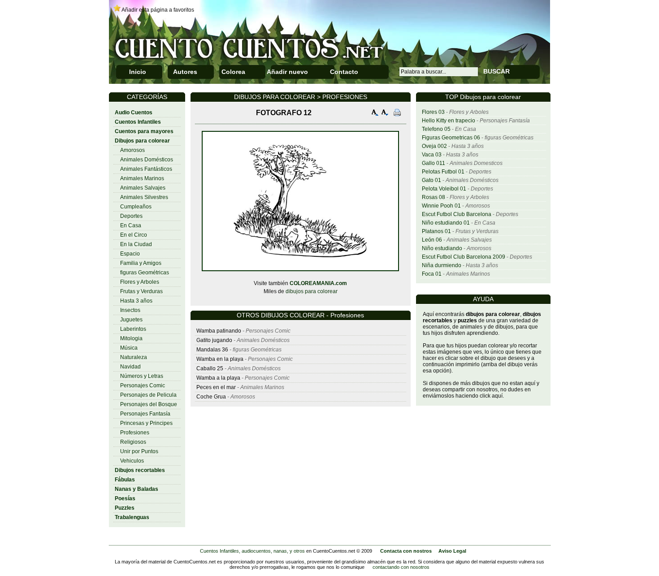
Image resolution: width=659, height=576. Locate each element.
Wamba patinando (218, 331)
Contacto (344, 71)
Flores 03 (433, 112)
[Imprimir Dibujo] (397, 113)
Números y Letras (141, 376)
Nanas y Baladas (136, 489)
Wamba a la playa (218, 378)
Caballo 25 (209, 368)
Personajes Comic (142, 385)
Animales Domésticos (146, 159)
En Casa (130, 225)
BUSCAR (496, 71)
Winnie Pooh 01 (441, 206)
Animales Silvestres (144, 197)
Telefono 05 (436, 129)
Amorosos (132, 150)
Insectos (130, 310)
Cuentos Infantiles (138, 122)
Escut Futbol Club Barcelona (456, 214)
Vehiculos (132, 461)
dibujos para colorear (312, 291)
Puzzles (124, 508)
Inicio (137, 71)
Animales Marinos (142, 178)
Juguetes (131, 319)
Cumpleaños (136, 207)
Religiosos (133, 442)
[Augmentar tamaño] (375, 113)
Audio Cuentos (133, 112)
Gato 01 (431, 180)
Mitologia (131, 338)
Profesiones (134, 432)
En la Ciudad (136, 244)
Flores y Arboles (139, 282)
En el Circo (133, 235)
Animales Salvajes (142, 188)
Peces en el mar (216, 387)
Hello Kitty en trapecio (448, 120)
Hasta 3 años (136, 301)
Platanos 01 (436, 231)
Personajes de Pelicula (148, 395)
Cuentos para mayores (144, 131)
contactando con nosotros (401, 567)
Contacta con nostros (406, 551)
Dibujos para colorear (142, 141)
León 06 (432, 240)
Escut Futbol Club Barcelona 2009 (463, 257)
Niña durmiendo (441, 265)
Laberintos (133, 329)
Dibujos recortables (140, 470)
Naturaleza (133, 357)
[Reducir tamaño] (385, 113)
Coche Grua (211, 397)
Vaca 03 (432, 155)
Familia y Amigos (140, 263)
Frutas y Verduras (141, 291)
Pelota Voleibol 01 (444, 189)
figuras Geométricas (144, 272)
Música (129, 348)
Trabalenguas (132, 517)
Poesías (125, 498)
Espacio (130, 254)
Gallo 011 (433, 163)
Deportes (131, 216)
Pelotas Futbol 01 (443, 172)
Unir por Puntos (139, 451)
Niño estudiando (442, 248)
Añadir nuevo (287, 71)
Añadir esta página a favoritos (157, 10)
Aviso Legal (452, 551)
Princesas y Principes (146, 423)
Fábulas (125, 479)
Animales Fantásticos (146, 169)
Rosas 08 (433, 197)
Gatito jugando (214, 340)
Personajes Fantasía (145, 414)
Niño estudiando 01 (446, 223)
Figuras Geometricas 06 (451, 137)
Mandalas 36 (212, 349)
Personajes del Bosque (148, 404)
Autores (185, 71)
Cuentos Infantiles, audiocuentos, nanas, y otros (252, 551)
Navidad (130, 367)
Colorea (233, 71)
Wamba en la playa (219, 359)
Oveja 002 (434, 146)
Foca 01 (432, 274)
